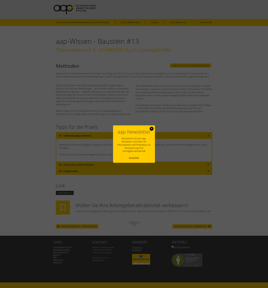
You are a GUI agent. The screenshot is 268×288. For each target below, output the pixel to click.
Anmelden (134, 157)
